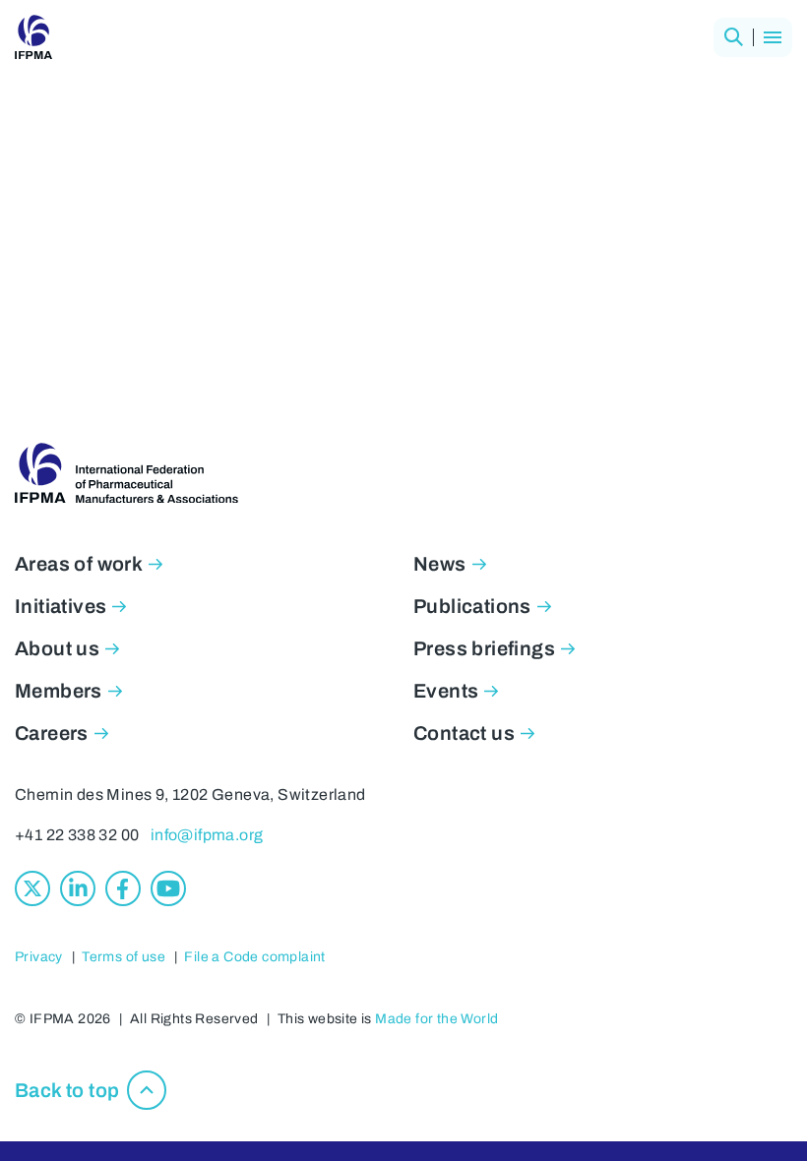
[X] (32, 888)
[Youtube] (168, 888)
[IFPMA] (33, 37)
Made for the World (436, 1018)
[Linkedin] (77, 888)
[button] (733, 37)
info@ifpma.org (207, 834)
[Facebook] (123, 888)
